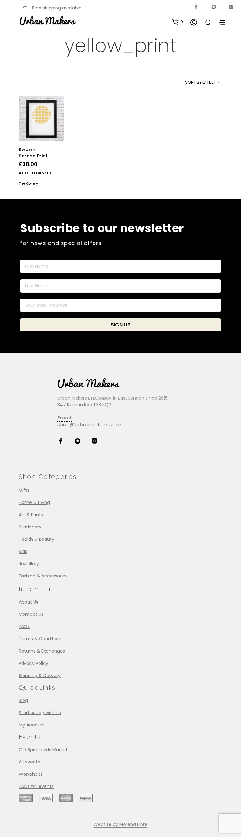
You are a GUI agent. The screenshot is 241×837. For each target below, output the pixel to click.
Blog (23, 700)
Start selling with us (40, 712)
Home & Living (34, 502)
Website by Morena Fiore (120, 824)
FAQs (24, 626)
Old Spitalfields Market (43, 750)
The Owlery (28, 183)
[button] (177, 22)
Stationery (30, 527)
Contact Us (31, 614)
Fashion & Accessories (43, 576)
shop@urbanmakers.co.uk (89, 424)
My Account (32, 725)
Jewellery (29, 564)
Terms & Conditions (40, 639)
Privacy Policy (33, 663)
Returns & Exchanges (42, 651)
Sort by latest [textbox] (200, 82)
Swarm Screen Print (33, 152)
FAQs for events (36, 786)
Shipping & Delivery (40, 675)
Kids (23, 551)
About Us (28, 602)
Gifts (24, 490)
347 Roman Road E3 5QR (84, 405)
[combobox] (190, 82)
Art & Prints (31, 515)
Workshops (31, 774)
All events (29, 762)
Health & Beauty (36, 539)
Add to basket (35, 173)
